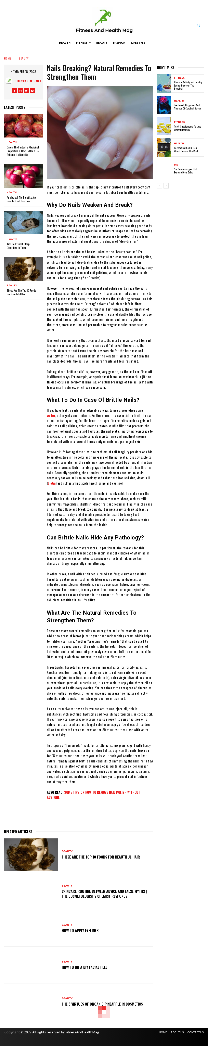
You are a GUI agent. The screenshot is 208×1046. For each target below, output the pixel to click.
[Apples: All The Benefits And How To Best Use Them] (23, 175)
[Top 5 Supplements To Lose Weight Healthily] (164, 126)
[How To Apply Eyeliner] (31, 928)
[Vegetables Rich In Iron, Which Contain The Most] (164, 147)
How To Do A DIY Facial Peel (84, 967)
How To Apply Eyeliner (80, 930)
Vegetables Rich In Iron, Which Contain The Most (186, 149)
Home (7, 58)
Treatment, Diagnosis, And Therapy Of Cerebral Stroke (187, 106)
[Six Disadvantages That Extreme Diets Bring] (164, 169)
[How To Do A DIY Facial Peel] (31, 965)
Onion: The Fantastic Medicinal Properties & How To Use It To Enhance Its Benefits (23, 151)
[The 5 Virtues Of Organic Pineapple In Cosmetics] (31, 1001)
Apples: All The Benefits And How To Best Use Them (22, 199)
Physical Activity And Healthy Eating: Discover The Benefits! (188, 85)
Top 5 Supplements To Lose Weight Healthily (187, 128)
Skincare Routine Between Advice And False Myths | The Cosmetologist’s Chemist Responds (104, 894)
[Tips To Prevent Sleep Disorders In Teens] (23, 222)
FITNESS (179, 78)
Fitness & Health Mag (27, 81)
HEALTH (12, 142)
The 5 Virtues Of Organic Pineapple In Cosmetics (102, 1004)
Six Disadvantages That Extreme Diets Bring (185, 170)
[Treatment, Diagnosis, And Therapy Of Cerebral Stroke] (164, 105)
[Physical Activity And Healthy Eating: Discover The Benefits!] (164, 83)
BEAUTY (24, 58)
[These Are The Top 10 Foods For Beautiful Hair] (23, 268)
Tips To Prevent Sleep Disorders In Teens (18, 246)
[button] (199, 26)
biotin (52, 483)
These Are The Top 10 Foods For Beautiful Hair (21, 292)
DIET (177, 165)
